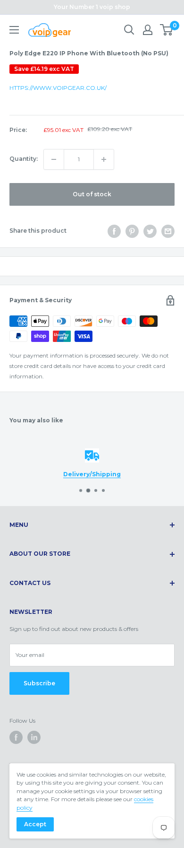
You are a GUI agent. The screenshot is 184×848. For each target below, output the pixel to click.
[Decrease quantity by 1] (54, 159)
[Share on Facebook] (114, 231)
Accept (35, 824)
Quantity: (23, 158)
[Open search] (129, 30)
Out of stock (92, 194)
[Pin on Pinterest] (132, 231)
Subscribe (39, 683)
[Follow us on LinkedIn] (34, 737)
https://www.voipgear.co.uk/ (58, 87)
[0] (167, 29)
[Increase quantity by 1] (104, 159)
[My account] (147, 30)
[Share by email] (168, 231)
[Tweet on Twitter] (150, 231)
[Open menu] (14, 30)
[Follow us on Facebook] (16, 737)
